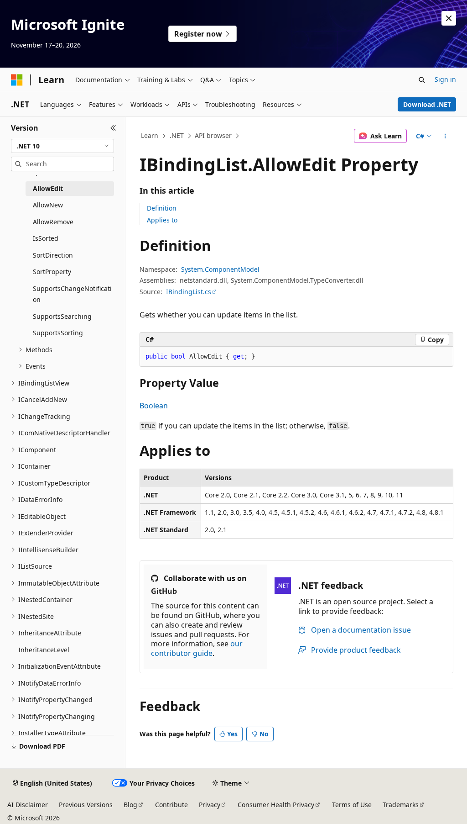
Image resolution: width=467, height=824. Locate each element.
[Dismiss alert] (448, 18)
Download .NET (427, 104)
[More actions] (445, 136)
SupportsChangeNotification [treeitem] (72, 294)
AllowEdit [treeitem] (48, 188)
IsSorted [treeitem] (45, 238)
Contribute (171, 804)
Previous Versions (86, 804)
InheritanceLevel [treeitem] (43, 649)
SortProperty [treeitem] (52, 271)
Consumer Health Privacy (276, 804)
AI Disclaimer (27, 804)
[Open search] (422, 80)
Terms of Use (352, 804)
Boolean (154, 406)
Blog (130, 804)
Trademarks (401, 804)
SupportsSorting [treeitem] (58, 332)
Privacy (209, 804)
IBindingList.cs (188, 291)
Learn (149, 135)
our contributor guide (197, 648)
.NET (177, 135)
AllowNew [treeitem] (48, 205)
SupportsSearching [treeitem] (62, 316)
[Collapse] (113, 128)
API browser (213, 135)
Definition (161, 208)
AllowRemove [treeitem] (53, 221)
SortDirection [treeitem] (53, 255)
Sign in (445, 79)
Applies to (162, 220)
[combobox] (62, 146)
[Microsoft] (17, 80)
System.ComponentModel (220, 269)
